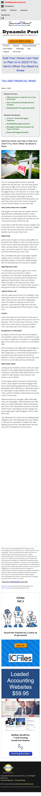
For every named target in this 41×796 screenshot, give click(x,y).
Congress (6, 52)
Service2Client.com (26, 784)
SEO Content (5, 588)
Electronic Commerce (8, 772)
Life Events (16, 52)
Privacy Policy (20, 780)
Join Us (20, 645)
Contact (13, 10)
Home (3, 10)
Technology (20, 49)
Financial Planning (29, 46)
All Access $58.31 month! (20, 41)
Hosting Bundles (20, 753)
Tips (28, 49)
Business (16, 46)
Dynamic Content (6, 586)
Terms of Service (6, 780)
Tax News (6, 46)
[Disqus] (20, 458)
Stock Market (7, 49)
